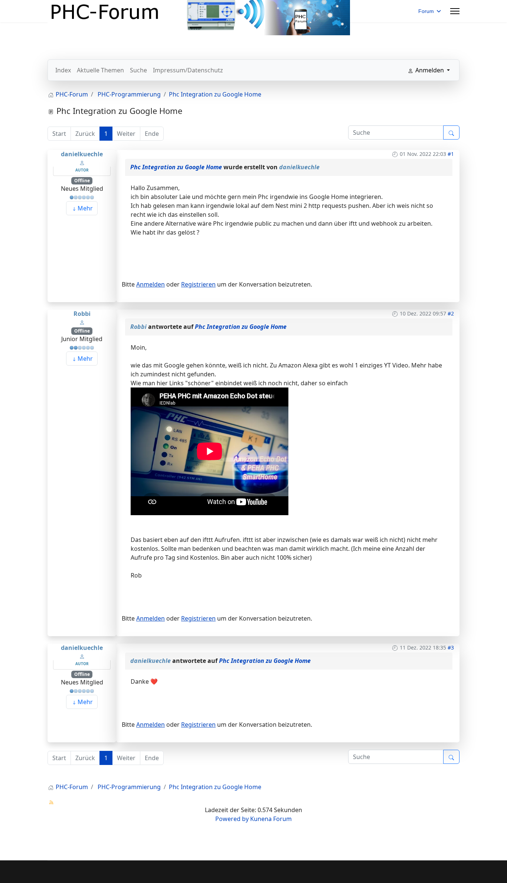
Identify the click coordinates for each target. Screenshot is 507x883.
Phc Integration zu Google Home (176, 167)
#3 (451, 647)
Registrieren (198, 284)
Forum (426, 11)
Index (63, 70)
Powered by (232, 819)
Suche (138, 70)
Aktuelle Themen (100, 70)
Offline (82, 180)
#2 (451, 313)
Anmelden (150, 284)
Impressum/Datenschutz (188, 70)
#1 (451, 153)
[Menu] (454, 11)
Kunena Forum (271, 819)
